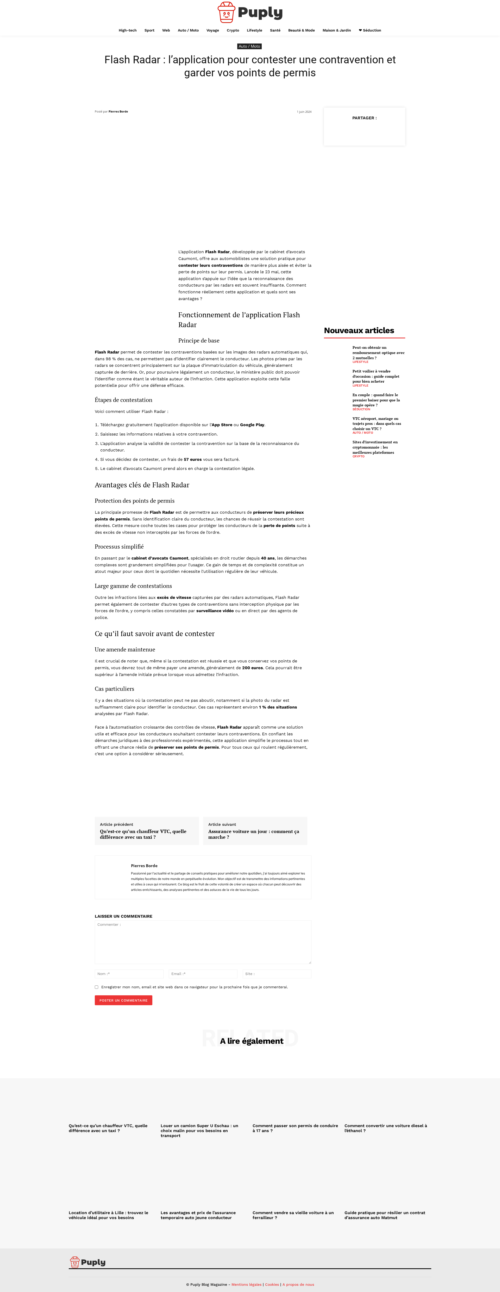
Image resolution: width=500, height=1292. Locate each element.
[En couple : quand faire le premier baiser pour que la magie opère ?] (336, 400)
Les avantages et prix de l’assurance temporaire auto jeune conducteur (198, 1215)
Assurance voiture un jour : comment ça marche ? (253, 834)
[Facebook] (340, 131)
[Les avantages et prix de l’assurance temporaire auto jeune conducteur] (204, 1175)
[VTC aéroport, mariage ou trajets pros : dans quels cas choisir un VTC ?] (336, 424)
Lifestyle (360, 361)
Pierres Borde (118, 111)
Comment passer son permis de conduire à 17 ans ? (295, 1128)
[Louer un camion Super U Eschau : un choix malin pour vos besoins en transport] (204, 1088)
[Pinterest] (364, 131)
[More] (388, 131)
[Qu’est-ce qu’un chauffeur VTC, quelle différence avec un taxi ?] (112, 1088)
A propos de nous (298, 1284)
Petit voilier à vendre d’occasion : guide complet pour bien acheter (376, 376)
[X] (352, 131)
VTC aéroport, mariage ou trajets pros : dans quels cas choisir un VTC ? (377, 423)
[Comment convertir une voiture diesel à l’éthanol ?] (388, 1088)
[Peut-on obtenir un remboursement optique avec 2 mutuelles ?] (336, 353)
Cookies (272, 1284)
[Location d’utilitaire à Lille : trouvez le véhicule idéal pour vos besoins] (112, 1175)
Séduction (361, 409)
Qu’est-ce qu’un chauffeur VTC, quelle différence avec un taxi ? (143, 834)
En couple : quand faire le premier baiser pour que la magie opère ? (376, 399)
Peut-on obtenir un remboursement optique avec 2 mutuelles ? (379, 352)
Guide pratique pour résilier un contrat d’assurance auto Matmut (385, 1215)
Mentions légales (246, 1284)
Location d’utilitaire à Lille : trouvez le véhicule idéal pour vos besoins (108, 1215)
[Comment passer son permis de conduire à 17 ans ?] (296, 1088)
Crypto (359, 456)
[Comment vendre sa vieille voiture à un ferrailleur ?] (296, 1175)
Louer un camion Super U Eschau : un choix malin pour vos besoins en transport (199, 1130)
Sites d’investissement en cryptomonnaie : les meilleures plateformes (375, 447)
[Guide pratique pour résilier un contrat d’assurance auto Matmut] (388, 1175)
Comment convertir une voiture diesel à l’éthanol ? (386, 1128)
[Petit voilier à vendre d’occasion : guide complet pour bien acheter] (336, 377)
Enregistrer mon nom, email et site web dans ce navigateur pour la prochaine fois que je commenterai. (194, 987)
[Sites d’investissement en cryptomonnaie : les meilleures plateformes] (336, 447)
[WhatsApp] (376, 131)
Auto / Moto (249, 46)
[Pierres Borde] (113, 877)
